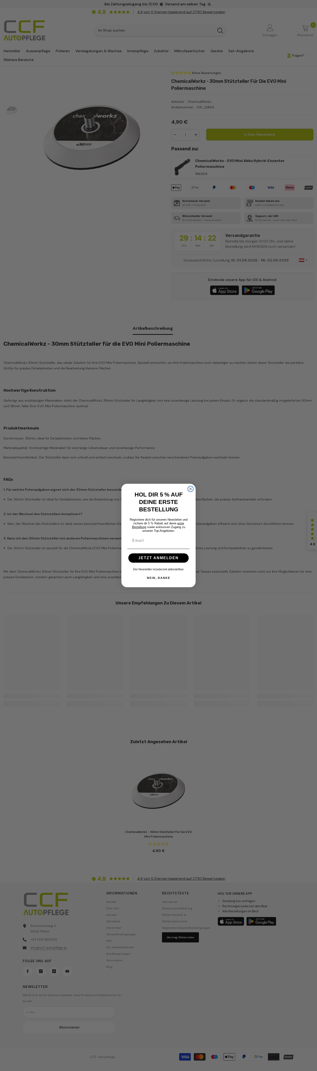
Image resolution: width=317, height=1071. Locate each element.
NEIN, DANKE (158, 578)
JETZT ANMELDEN (158, 558)
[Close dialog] (190, 489)
